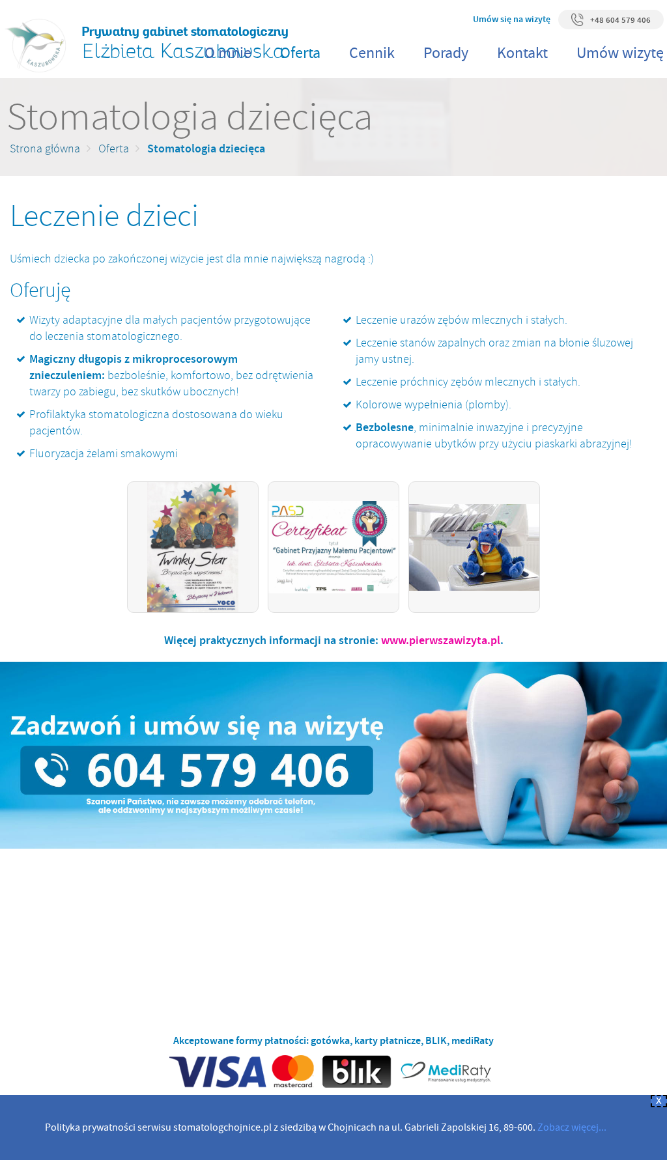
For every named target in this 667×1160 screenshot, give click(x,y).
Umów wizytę (620, 53)
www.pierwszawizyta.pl (440, 640)
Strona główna (45, 148)
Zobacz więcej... (571, 1127)
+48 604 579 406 (620, 19)
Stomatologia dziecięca (206, 148)
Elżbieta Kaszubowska (185, 43)
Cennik (372, 53)
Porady (445, 53)
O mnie (228, 53)
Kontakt (522, 53)
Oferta (300, 53)
